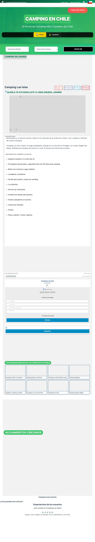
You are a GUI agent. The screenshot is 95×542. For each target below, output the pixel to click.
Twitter (77, 88)
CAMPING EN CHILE (47, 19)
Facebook (68, 88)
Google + (58, 88)
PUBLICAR (64, 2)
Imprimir (47, 331)
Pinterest (85, 88)
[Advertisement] (47, 72)
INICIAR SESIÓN (75, 2)
